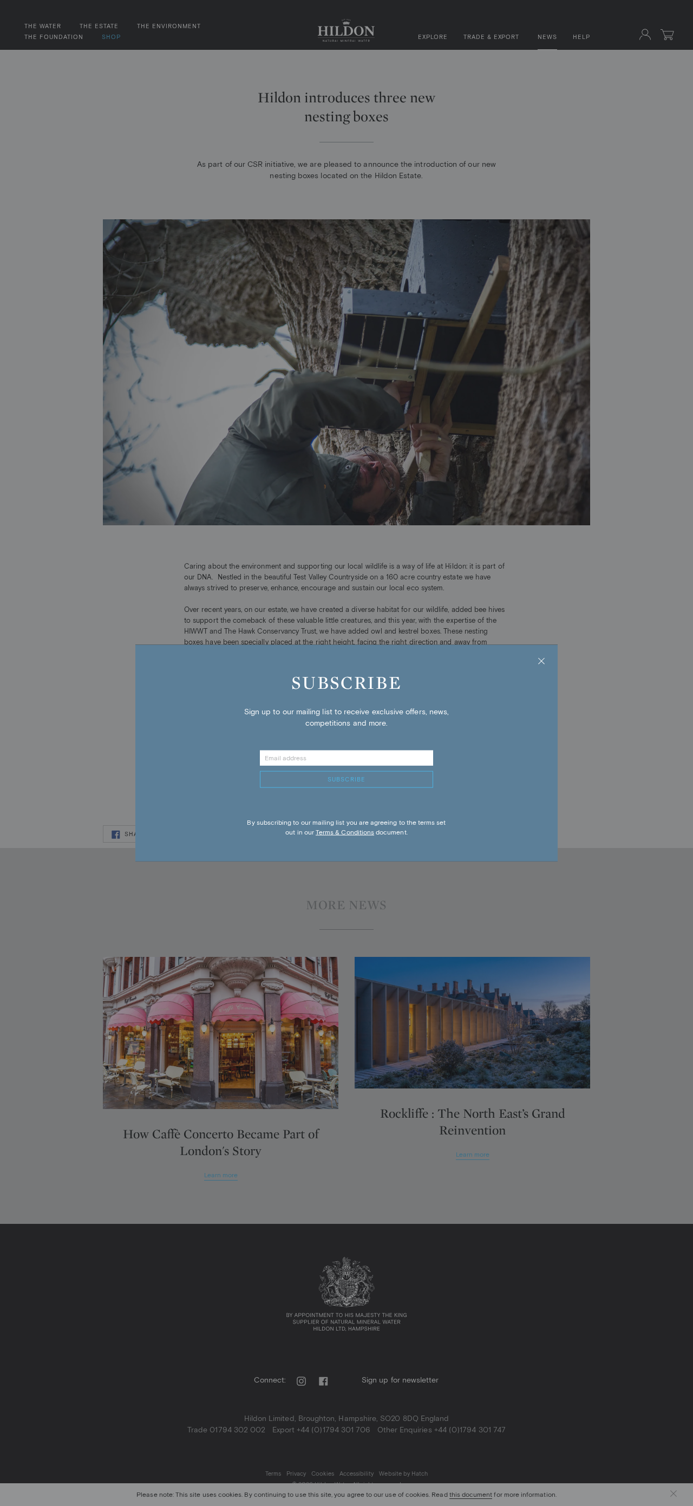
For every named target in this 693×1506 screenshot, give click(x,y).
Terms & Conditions (345, 832)
